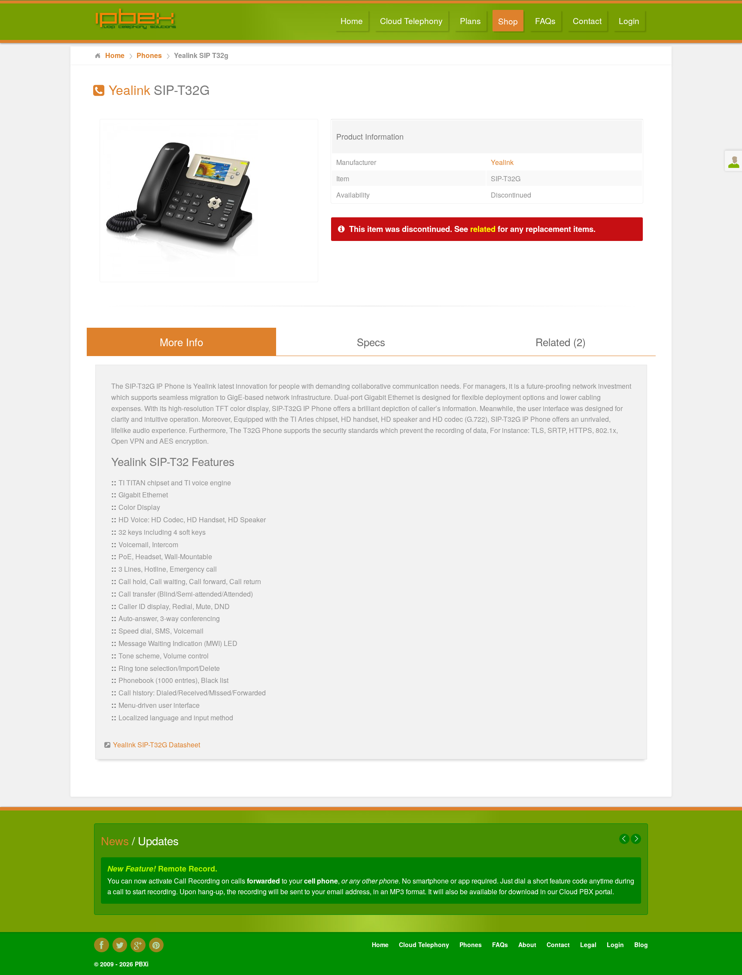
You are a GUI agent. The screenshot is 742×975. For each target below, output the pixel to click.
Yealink (502, 162)
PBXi (142, 964)
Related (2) (560, 341)
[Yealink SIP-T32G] (180, 275)
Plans (470, 20)
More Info (181, 341)
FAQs (545, 20)
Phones (470, 944)
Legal (588, 944)
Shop (508, 21)
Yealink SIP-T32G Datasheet (156, 745)
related (483, 229)
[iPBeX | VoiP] (158, 19)
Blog (641, 944)
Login (629, 20)
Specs (371, 341)
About (527, 944)
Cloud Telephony (411, 20)
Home (352, 20)
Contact (587, 20)
